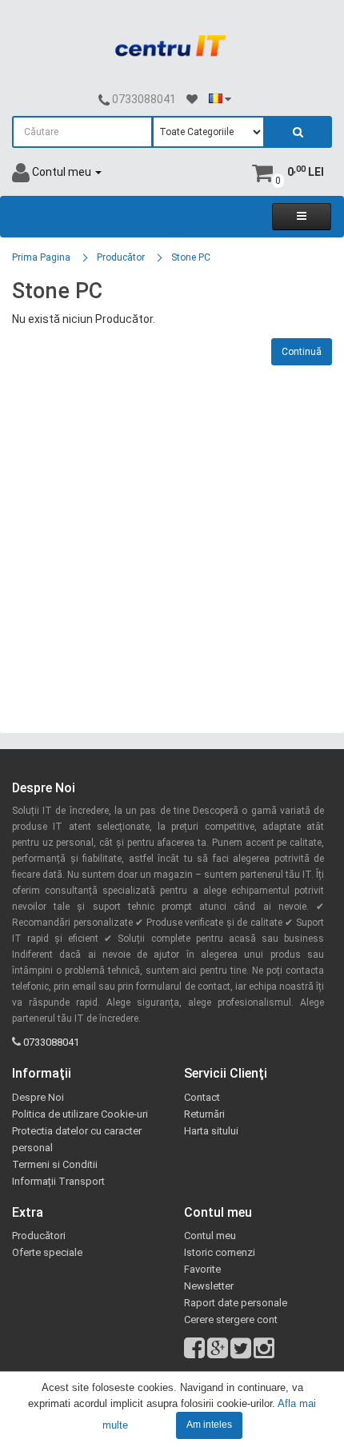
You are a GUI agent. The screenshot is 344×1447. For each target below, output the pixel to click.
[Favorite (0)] (192, 100)
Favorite (202, 1269)
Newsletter (209, 1286)
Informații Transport (58, 1181)
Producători (39, 1236)
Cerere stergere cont (231, 1319)
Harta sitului (211, 1131)
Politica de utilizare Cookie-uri (80, 1114)
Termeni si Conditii (55, 1164)
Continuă (302, 351)
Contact (202, 1097)
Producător (121, 257)
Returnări (204, 1114)
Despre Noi (38, 1097)
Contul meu (210, 1236)
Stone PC (190, 257)
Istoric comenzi (219, 1252)
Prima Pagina (41, 257)
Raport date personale (235, 1303)
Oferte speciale (47, 1252)
